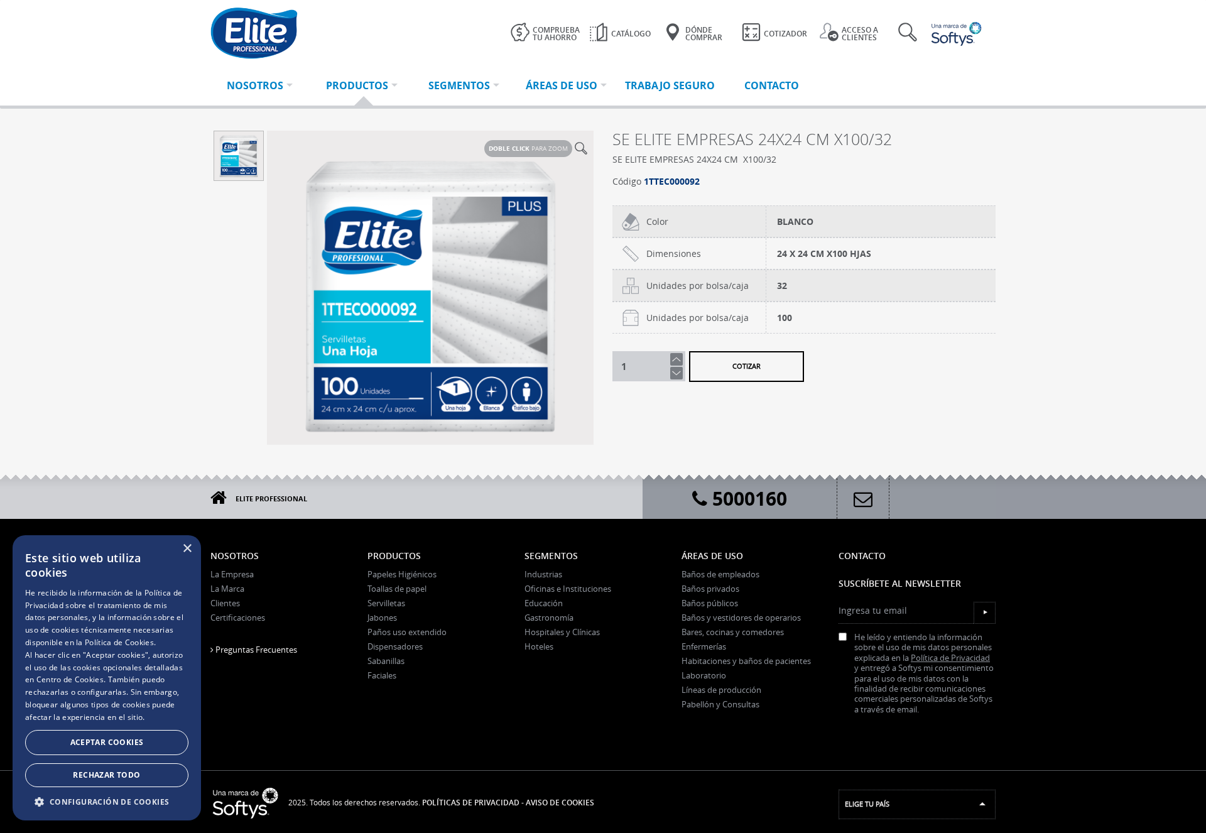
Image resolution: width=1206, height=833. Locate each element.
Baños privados (710, 588)
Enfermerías (704, 646)
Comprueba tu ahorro (556, 33)
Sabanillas (386, 661)
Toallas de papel (396, 588)
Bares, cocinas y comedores (733, 632)
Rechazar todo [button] (106, 775)
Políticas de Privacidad (470, 802)
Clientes (225, 603)
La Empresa (232, 574)
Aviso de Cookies (560, 802)
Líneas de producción (721, 689)
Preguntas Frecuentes (255, 649)
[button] (106, 801)
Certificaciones (237, 617)
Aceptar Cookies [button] (107, 742)
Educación (543, 603)
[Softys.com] (958, 34)
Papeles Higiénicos (402, 574)
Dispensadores (395, 646)
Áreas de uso (712, 556)
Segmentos (551, 556)
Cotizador (785, 33)
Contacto (862, 556)
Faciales (381, 675)
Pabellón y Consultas (720, 704)
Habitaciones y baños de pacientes (746, 661)
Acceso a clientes (860, 33)
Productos (394, 556)
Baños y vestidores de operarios (741, 617)
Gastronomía (548, 617)
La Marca (227, 588)
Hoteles (538, 646)
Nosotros (234, 556)
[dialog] (107, 677)
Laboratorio (704, 675)
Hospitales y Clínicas (562, 632)
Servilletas (386, 603)
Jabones (382, 617)
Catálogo (631, 33)
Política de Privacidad (950, 658)
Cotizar (746, 366)
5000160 (747, 498)
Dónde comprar (703, 33)
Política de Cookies (119, 642)
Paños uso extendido (407, 632)
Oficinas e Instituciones (567, 588)
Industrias (543, 574)
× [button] (187, 548)
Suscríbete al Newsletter (900, 583)
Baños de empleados (720, 574)
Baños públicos (710, 603)
